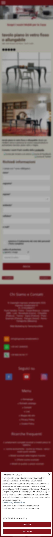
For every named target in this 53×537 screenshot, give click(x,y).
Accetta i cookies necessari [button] (27, 524)
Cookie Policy (8, 503)
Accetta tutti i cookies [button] (27, 531)
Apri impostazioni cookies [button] (15, 518)
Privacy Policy (19, 503)
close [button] (49, 474)
